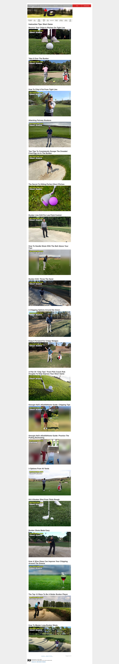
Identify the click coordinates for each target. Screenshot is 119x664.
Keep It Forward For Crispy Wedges (43, 341)
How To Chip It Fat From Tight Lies (43, 89)
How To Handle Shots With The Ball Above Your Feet (48, 247)
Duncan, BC (34, 661)
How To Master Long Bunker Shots (43, 625)
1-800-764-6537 (39, 661)
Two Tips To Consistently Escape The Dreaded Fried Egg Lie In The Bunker (48, 152)
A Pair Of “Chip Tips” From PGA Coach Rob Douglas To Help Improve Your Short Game (47, 372)
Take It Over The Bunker (39, 58)
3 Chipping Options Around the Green (44, 310)
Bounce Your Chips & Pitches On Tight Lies (47, 27)
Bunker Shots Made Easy (39, 530)
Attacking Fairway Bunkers (40, 120)
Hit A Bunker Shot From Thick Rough (44, 499)
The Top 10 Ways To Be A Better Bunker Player (48, 594)
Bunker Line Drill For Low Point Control (45, 215)
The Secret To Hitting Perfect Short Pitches (46, 184)
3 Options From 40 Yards (39, 468)
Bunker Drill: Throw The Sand (41, 279)
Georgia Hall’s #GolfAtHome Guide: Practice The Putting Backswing (49, 436)
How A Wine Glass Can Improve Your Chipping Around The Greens (48, 562)
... (45, 656)
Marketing (44, 661)
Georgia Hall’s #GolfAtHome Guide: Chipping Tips (49, 404)
